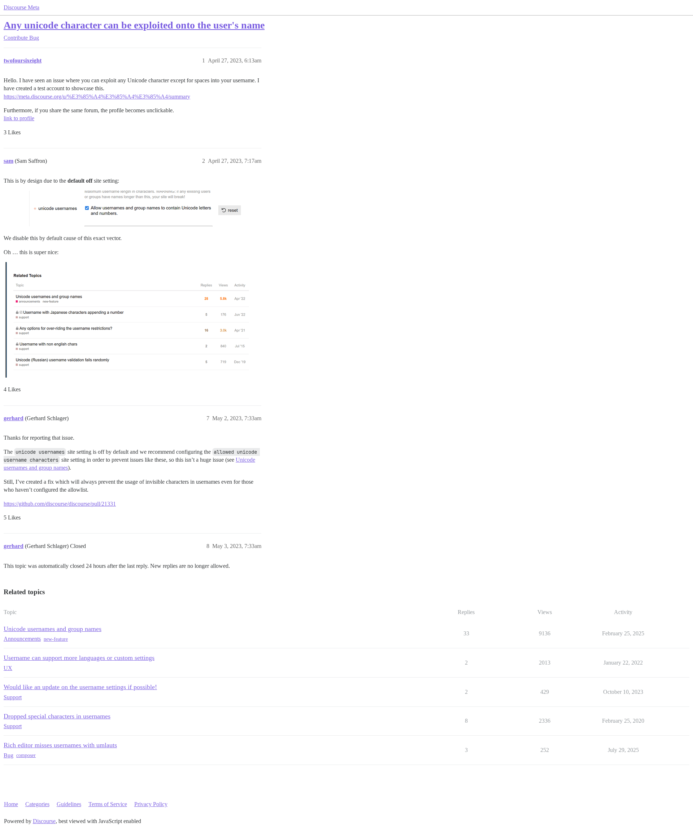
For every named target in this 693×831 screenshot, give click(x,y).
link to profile (19, 118)
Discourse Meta (21, 7)
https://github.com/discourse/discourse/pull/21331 (60, 504)
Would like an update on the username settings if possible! (80, 687)
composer (26, 755)
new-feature (56, 639)
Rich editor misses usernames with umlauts (60, 745)
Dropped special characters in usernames (57, 716)
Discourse (44, 821)
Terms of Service (107, 804)
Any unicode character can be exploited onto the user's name (134, 25)
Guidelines (69, 804)
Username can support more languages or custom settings (79, 657)
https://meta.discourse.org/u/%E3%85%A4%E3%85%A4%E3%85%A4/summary (97, 96)
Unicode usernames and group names (52, 628)
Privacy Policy (150, 804)
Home (11, 804)
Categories (37, 804)
